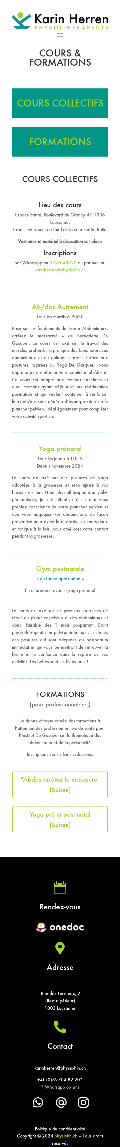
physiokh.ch (66, 1136)
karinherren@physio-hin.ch (60, 270)
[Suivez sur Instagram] (83, 1102)
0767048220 (64, 263)
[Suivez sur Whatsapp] (38, 1102)
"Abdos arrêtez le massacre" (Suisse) (60, 784)
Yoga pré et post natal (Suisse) (60, 819)
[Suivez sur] (61, 1102)
